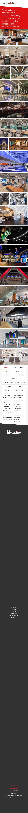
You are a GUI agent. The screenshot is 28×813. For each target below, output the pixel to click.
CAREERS (14, 617)
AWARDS (14, 612)
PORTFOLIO (14, 614)
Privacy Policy (14, 793)
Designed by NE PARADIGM (14, 797)
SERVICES (14, 610)
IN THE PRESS (14, 615)
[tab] (6, 367)
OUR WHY (14, 608)
